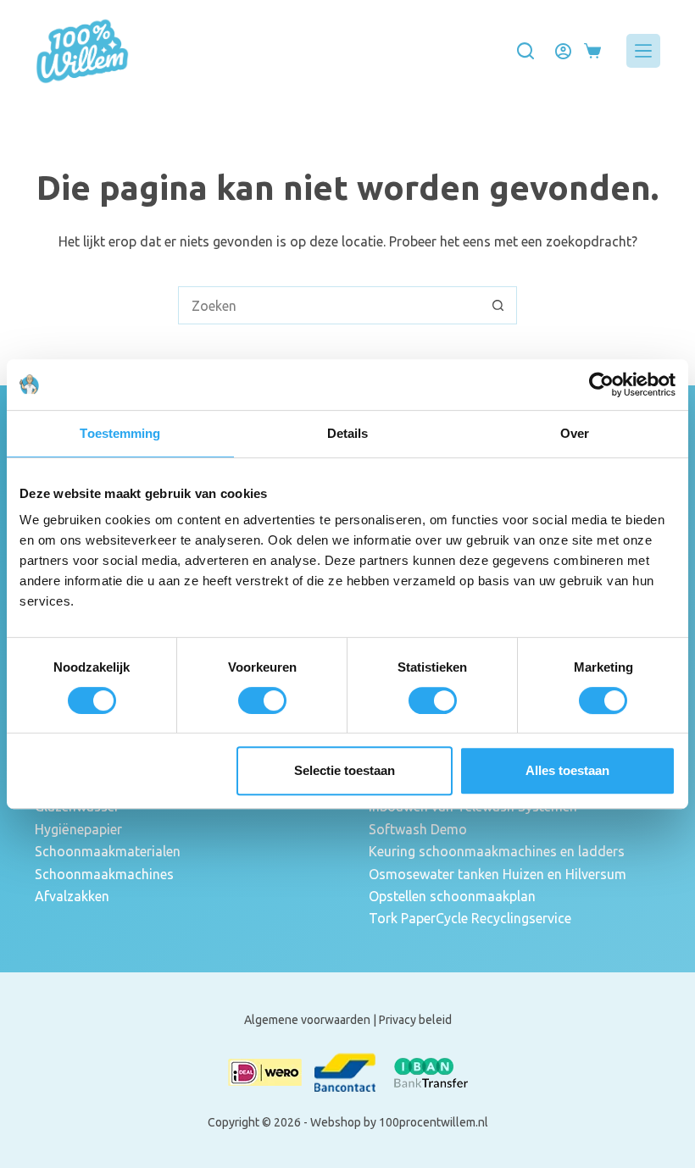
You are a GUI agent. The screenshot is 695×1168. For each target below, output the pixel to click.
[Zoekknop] (498, 305)
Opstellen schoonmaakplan (452, 896)
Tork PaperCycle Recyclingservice (470, 918)
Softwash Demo (418, 829)
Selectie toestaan (344, 770)
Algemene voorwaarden (307, 1020)
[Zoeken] (525, 50)
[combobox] (329, 305)
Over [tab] (574, 433)
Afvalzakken (72, 896)
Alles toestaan (567, 770)
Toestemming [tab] (120, 433)
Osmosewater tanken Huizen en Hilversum (497, 874)
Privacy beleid (415, 1020)
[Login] (563, 51)
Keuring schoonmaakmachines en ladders (497, 851)
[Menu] (643, 51)
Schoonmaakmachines (104, 874)
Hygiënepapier (78, 829)
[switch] (262, 700)
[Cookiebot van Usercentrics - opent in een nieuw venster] (601, 384)
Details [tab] (348, 433)
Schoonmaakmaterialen (108, 851)
